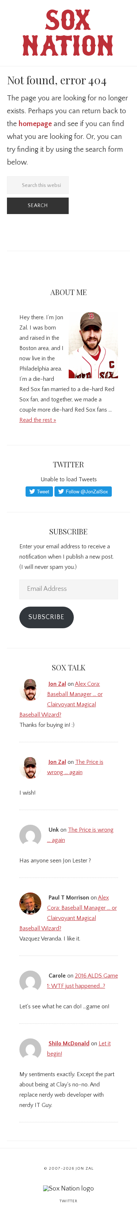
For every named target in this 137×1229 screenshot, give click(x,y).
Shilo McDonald (69, 1043)
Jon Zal (57, 684)
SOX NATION (69, 37)
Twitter (68, 1201)
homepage (35, 124)
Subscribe (46, 617)
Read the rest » (37, 420)
